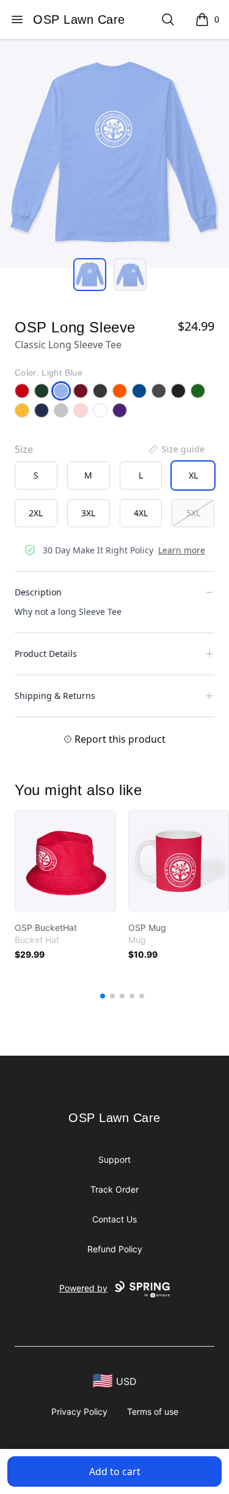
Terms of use (152, 1411)
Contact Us (114, 1219)
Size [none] (24, 449)
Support (114, 1159)
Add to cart (114, 1471)
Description (38, 592)
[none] (176, 449)
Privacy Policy (79, 1411)
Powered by (83, 1288)
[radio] (36, 475)
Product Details (46, 653)
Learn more (181, 550)
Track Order (114, 1189)
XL (193, 475)
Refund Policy (114, 1249)
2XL (36, 513)
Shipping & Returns (55, 695)
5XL (193, 513)
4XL (141, 513)
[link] (65, 860)
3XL (88, 513)
